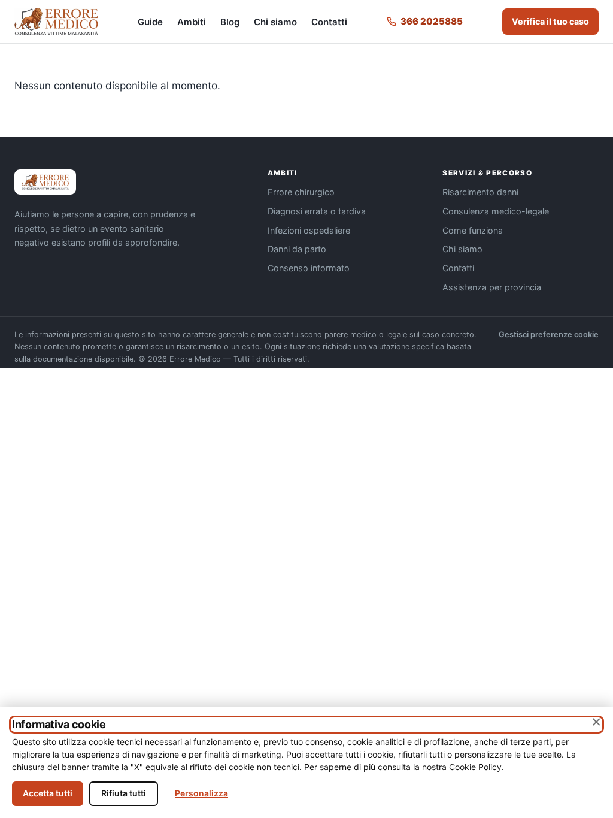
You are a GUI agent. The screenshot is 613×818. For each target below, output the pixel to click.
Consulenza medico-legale (495, 211)
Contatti (329, 22)
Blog (229, 22)
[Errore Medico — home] (56, 21)
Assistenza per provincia (491, 287)
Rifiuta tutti (123, 793)
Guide (150, 22)
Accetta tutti (47, 793)
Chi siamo (275, 22)
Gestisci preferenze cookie (549, 334)
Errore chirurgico (301, 192)
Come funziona (472, 230)
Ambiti (191, 22)
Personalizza (201, 793)
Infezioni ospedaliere (309, 230)
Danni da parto (297, 249)
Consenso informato (309, 268)
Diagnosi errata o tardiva (317, 211)
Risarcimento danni (480, 192)
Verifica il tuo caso (550, 21)
